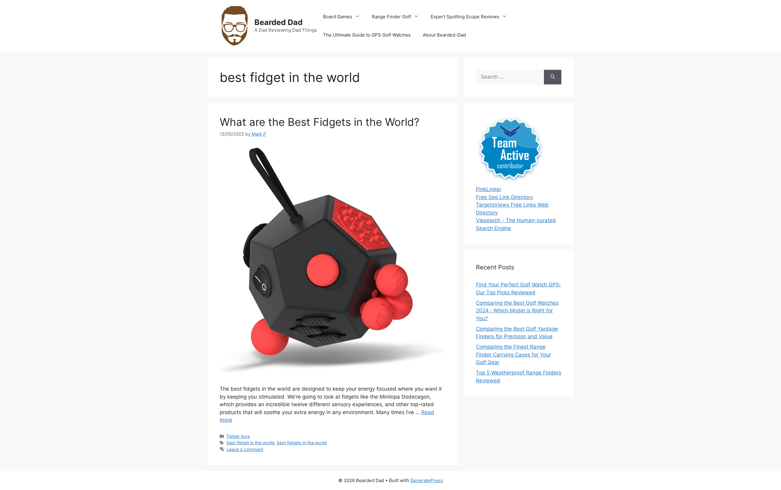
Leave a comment (245, 449)
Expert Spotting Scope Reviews (465, 17)
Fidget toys (238, 436)
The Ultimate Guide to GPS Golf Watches (367, 35)
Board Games (337, 17)
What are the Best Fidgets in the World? (319, 121)
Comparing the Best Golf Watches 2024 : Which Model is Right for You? (517, 310)
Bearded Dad (278, 22)
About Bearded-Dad (444, 35)
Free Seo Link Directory (504, 197)
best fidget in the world (250, 442)
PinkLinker (488, 189)
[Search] (552, 77)
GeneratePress (426, 480)
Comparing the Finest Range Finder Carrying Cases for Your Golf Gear (513, 354)
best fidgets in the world (302, 442)
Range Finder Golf (391, 17)
